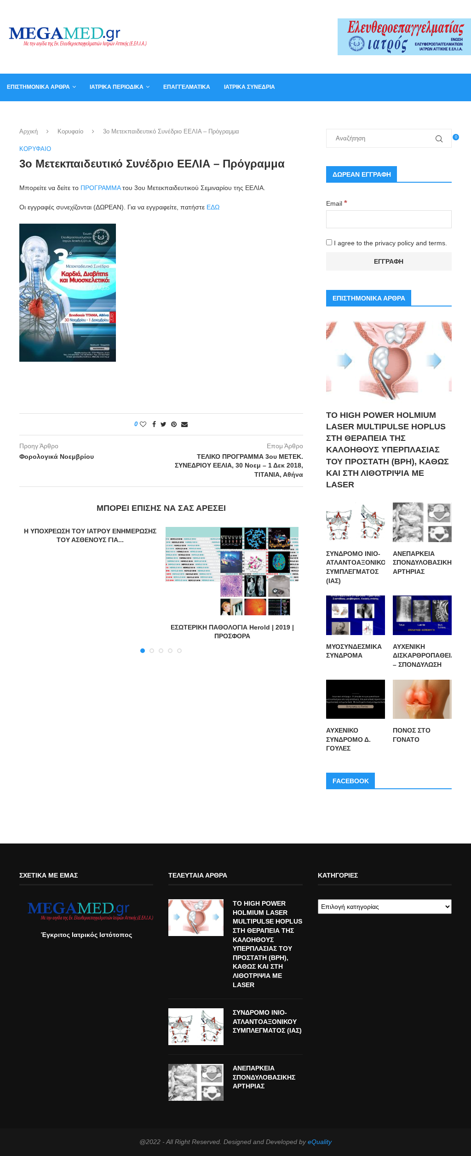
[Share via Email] (184, 424)
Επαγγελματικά (186, 87)
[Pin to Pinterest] (174, 424)
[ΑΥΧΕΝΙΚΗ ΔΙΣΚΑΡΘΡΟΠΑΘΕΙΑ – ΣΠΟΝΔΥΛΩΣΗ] (422, 615)
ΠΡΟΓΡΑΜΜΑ (100, 187)
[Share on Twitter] (164, 424)
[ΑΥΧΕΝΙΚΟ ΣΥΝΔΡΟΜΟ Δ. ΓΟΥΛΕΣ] (355, 699)
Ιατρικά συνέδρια (249, 87)
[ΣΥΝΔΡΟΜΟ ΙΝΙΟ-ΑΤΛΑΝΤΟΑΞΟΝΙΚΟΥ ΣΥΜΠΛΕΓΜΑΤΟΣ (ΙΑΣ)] (355, 522)
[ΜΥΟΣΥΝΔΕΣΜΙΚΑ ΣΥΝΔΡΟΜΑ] (355, 615)
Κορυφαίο (70, 131)
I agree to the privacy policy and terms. (389, 243)
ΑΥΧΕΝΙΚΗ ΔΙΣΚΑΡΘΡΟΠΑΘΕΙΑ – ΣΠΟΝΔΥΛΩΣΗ (422, 655)
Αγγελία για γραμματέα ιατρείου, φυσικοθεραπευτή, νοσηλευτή (101, 114)
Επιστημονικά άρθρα (38, 87)
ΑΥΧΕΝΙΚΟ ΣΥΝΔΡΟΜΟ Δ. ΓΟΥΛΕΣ (348, 739)
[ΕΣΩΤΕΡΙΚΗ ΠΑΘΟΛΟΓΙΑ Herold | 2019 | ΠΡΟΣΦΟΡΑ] (232, 571)
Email (336, 203)
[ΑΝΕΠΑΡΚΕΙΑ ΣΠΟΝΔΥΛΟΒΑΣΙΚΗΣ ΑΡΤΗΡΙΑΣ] (422, 522)
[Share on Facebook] (154, 424)
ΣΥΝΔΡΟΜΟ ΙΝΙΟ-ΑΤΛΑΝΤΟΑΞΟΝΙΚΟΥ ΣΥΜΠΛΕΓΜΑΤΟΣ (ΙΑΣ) (355, 567)
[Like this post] (143, 424)
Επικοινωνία (307, 114)
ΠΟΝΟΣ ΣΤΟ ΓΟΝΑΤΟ (412, 735)
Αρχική (28, 131)
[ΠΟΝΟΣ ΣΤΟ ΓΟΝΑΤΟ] (422, 699)
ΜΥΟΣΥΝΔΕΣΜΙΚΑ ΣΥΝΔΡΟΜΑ (354, 651)
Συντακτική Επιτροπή (242, 114)
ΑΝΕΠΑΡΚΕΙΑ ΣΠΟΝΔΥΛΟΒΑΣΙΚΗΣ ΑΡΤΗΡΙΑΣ (422, 562)
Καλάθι (350, 114)
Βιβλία (384, 114)
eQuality (320, 1141)
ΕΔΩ (214, 207)
